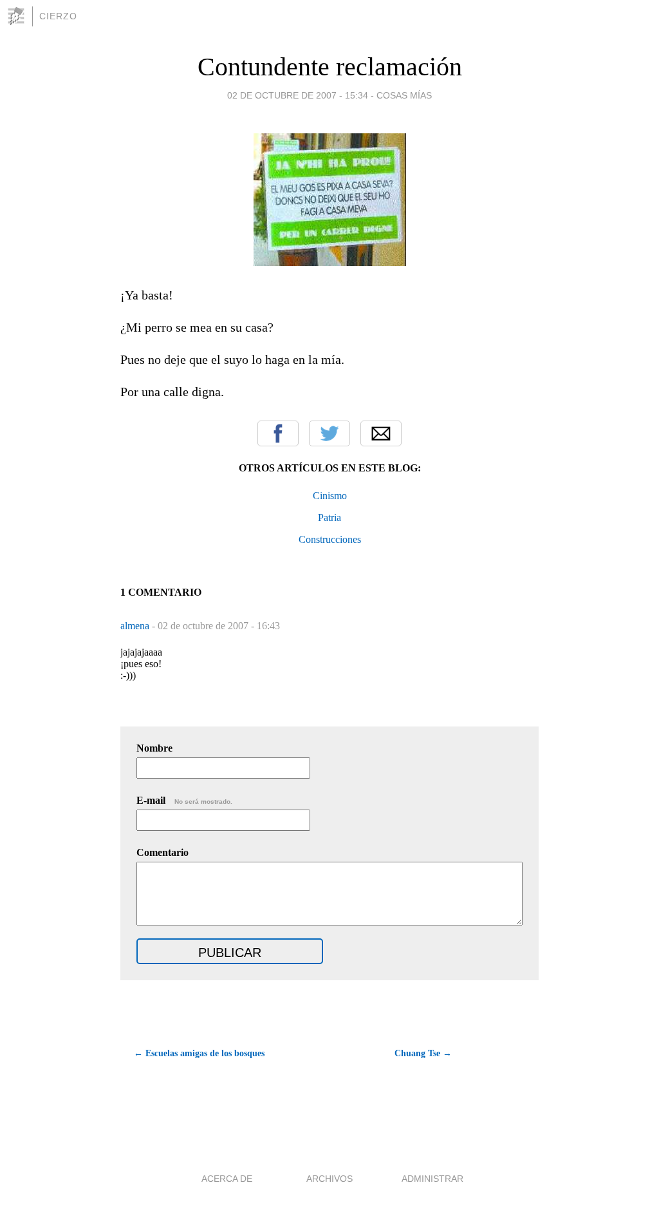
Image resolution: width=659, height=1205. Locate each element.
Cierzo (58, 16)
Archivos (329, 1178)
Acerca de (226, 1178)
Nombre (154, 748)
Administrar (432, 1178)
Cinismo (330, 495)
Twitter (329, 433)
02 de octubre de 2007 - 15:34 (297, 95)
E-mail (184, 800)
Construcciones (330, 539)
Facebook (278, 433)
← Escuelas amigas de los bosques (199, 1053)
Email (381, 433)
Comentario (162, 852)
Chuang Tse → (423, 1053)
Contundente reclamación (330, 66)
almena (136, 625)
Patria (329, 517)
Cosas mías (404, 95)
